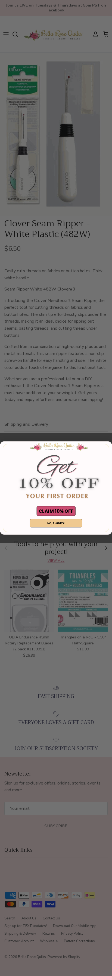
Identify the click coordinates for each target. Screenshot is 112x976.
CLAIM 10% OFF (56, 511)
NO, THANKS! (55, 523)
